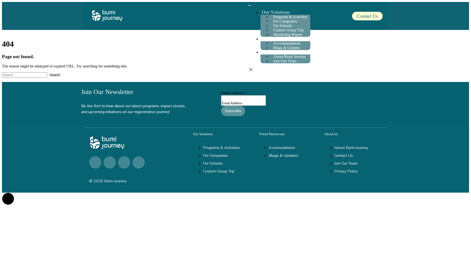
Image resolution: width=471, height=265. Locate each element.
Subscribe (233, 111)
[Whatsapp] (124, 162)
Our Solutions (276, 12)
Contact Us (367, 16)
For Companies (285, 21)
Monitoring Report (287, 34)
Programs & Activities (290, 17)
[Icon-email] (138, 162)
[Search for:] (25, 75)
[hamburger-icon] (249, 5)
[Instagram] (110, 162)
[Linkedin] (95, 162)
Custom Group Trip (288, 30)
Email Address (234, 93)
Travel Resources (279, 38)
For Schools (282, 26)
